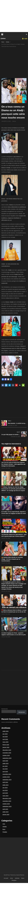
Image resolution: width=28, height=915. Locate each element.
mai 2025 (5, 769)
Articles (14, 121)
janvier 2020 (6, 814)
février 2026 (6, 744)
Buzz (4, 829)
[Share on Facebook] (2, 385)
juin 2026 (5, 734)
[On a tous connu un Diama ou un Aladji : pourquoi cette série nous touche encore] (14, 454)
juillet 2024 (5, 785)
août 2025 (5, 760)
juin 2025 (5, 766)
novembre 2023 (7, 801)
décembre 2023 (7, 798)
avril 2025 (5, 771)
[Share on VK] (19, 385)
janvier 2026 (6, 747)
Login (25, 38)
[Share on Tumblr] (13, 385)
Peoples (5, 832)
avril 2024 (5, 793)
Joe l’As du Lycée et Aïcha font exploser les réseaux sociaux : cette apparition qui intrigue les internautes (13, 464)
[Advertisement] (14, 16)
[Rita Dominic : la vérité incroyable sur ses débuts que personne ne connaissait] (14, 423)
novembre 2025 (7, 752)
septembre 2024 (7, 779)
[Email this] (23, 385)
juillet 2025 (5, 763)
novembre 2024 (7, 774)
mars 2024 (5, 795)
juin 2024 (5, 787)
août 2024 (5, 782)
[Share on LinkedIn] (9, 385)
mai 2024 (5, 790)
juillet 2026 (5, 731)
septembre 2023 (7, 806)
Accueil (6, 878)
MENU (4, 38)
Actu (4, 824)
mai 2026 (5, 736)
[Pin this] (16, 385)
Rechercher (4, 709)
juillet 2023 (5, 812)
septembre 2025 (7, 758)
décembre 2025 (7, 750)
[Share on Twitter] (6, 385)
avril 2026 (5, 739)
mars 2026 (5, 742)
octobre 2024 (6, 777)
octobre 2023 (6, 803)
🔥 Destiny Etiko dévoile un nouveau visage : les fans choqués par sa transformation (12, 559)
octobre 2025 (6, 755)
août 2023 (5, 809)
